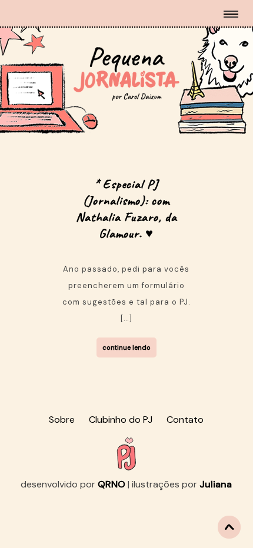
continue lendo (126, 347)
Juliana (215, 484)
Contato (185, 419)
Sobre (62, 419)
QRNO (111, 484)
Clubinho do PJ (120, 419)
